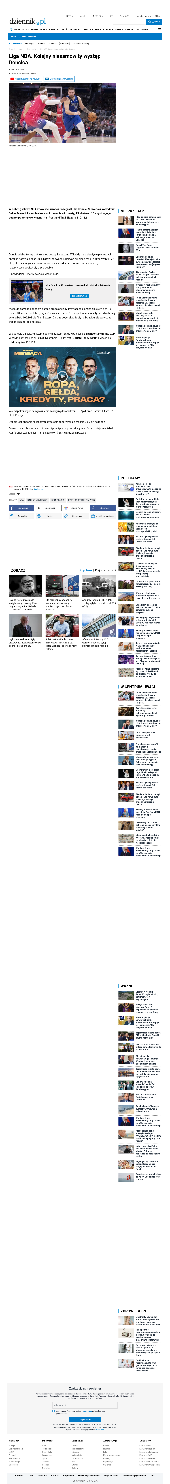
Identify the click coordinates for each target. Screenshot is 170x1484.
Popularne (86, 570)
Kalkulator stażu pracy (148, 1452)
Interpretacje (14, 1462)
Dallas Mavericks (37, 500)
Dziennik (12, 49)
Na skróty (14, 1440)
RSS (153, 1475)
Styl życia (107, 1465)
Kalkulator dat (145, 1446)
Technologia (47, 1449)
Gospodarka (47, 1452)
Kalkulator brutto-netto (149, 1462)
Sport (14, 36)
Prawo (106, 1446)
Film (73, 1462)
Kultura (75, 1468)
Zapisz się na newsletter (61, 79)
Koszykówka (29, 36)
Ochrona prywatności (88, 1475)
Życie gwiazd (77, 1458)
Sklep (157, 16)
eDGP (11, 1452)
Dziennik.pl (47, 1440)
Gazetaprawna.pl (16, 1449)
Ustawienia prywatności (134, 1475)
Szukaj (156, 22)
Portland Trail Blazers (81, 500)
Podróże (45, 1465)
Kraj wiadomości (105, 570)
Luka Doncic (57, 500)
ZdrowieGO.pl (125, 16)
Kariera (55, 1475)
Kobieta (75, 1446)
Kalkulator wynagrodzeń (149, 1465)
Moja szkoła (77, 1455)
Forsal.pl (12, 1455)
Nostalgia (29, 43)
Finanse (106, 1449)
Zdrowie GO (41, 43)
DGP (111, 16)
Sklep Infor (13, 1465)
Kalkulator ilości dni (147, 1449)
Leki (105, 1452)
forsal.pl (83, 16)
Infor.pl (12, 1446)
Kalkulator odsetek (147, 1458)
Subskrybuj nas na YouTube (28, 79)
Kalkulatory (145, 1440)
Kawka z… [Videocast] (59, 43)
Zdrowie (45, 1462)
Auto (44, 1446)
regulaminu (87, 1411)
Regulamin (68, 1475)
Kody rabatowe (78, 1449)
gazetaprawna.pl (144, 16)
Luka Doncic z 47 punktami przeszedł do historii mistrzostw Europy (77, 287)
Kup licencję (38, 489)
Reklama (42, 1475)
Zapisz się (85, 1419)
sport (21, 49)
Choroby (106, 1458)
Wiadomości (47, 1455)
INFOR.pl (69, 16)
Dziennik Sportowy (80, 43)
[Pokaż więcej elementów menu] (159, 29)
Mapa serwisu (111, 1475)
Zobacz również (79, 296)
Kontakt (19, 1475)
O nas (30, 1475)
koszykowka (31, 49)
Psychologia (108, 1462)
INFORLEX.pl (98, 16)
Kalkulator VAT (145, 1455)
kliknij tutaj (100, 1430)
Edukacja (75, 1452)
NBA (22, 500)
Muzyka (75, 1465)
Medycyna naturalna (111, 1455)
